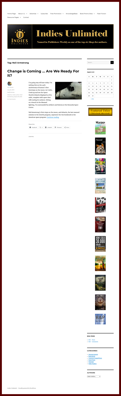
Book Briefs (91, 356)
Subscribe (44, 13)
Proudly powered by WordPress (27, 388)
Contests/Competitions (95, 358)
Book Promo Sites (86, 13)
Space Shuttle (18, 96)
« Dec (92, 99)
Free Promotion (55, 13)
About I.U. (21, 13)
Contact (26, 17)
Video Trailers (92, 364)
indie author (15, 94)
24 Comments (11, 99)
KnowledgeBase (72, 13)
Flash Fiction (101, 13)
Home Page (11, 13)
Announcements (93, 354)
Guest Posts (91, 360)
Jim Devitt (10, 87)
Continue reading (53, 117)
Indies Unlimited (12, 388)
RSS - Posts (91, 340)
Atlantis (9, 94)
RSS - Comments (93, 342)
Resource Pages (13, 17)
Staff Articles (10, 92)
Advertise (33, 13)
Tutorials (91, 362)
